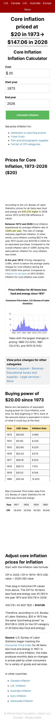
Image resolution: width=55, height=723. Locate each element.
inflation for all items (16, 273)
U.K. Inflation (18, 685)
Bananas (37, 368)
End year (10, 97)
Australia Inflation (20, 690)
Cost (8, 66)
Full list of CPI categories (25, 144)
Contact (18, 717)
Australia (35, 3)
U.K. (25, 3)
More (27, 9)
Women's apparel (18, 368)
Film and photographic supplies (29, 140)
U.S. (6, 3)
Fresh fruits (18, 136)
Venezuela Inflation (21, 700)
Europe (47, 3)
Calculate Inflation (27, 115)
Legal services (29, 377)
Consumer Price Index (18, 645)
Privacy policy (33, 717)
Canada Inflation (20, 680)
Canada (15, 3)
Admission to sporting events (28, 132)
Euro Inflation (18, 695)
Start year (11, 82)
